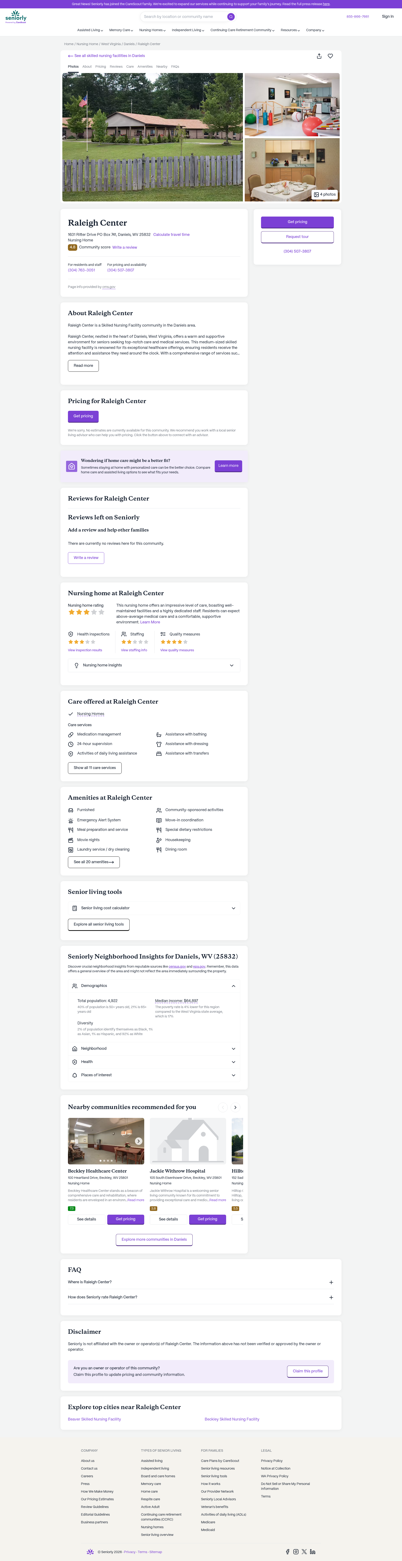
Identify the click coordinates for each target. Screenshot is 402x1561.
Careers (87, 1476)
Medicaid (208, 1530)
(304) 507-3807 (120, 270)
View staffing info (134, 650)
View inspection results (85, 650)
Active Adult (150, 1507)
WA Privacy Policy (274, 1476)
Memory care (151, 1484)
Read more (83, 366)
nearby (162, 66)
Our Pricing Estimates (97, 1499)
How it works (210, 1484)
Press (85, 1484)
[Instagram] (296, 1551)
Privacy (130, 1552)
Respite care (150, 1499)
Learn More (150, 622)
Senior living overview (157, 1535)
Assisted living (152, 1461)
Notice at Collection (275, 1468)
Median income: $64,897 (176, 1001)
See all (109, 56)
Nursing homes (152, 1527)
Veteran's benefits (214, 1507)
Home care (149, 1491)
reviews (116, 66)
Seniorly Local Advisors (218, 1499)
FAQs (175, 66)
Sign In (388, 16)
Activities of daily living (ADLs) (223, 1514)
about (87, 66)
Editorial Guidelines (95, 1514)
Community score (95, 247)
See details (86, 1219)
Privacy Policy (272, 1461)
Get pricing (83, 416)
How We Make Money (97, 1491)
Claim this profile (308, 1371)
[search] (232, 17)
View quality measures (177, 650)
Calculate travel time (171, 235)
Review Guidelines (95, 1507)
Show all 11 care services (95, 768)
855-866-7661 (358, 16)
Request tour (297, 237)
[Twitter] (304, 1551)
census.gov (177, 966)
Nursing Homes (90, 714)
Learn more (228, 466)
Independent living (155, 1468)
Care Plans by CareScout (220, 1461)
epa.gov (199, 966)
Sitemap (155, 1552)
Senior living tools (214, 1476)
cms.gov (108, 287)
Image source (76, 77)
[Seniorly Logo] (16, 16)
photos (73, 66)
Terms (266, 1496)
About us (87, 1461)
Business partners (94, 1522)
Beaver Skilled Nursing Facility (94, 1419)
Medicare (208, 1522)
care (130, 66)
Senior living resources (218, 1468)
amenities (145, 66)
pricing (100, 66)
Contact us (89, 1468)
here (326, 4)
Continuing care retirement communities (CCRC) (161, 1517)
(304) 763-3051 (81, 270)
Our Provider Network (217, 1491)
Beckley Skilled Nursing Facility (232, 1419)
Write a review (86, 558)
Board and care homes (158, 1476)
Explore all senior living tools (99, 924)
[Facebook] (287, 1551)
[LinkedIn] (312, 1551)
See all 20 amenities (91, 862)
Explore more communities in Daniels (154, 1239)
